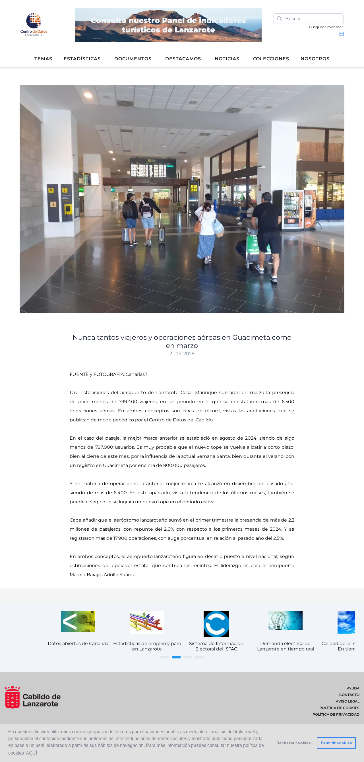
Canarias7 (136, 374)
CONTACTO (349, 695)
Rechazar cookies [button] (293, 743)
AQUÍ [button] (31, 753)
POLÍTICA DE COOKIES (339, 708)
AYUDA (353, 688)
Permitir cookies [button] (336, 743)
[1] (164, 657)
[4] (199, 657)
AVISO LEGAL (347, 701)
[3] (187, 657)
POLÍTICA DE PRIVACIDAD (336, 714)
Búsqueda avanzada (326, 27)
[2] (176, 657)
